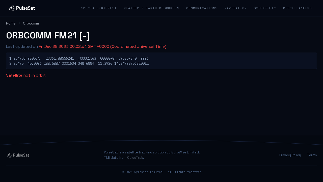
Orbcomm (31, 23)
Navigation (236, 8)
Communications (201, 8)
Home (11, 23)
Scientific (265, 8)
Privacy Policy (290, 155)
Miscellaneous (297, 8)
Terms (312, 155)
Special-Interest (99, 8)
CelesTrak (135, 157)
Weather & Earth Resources (151, 8)
